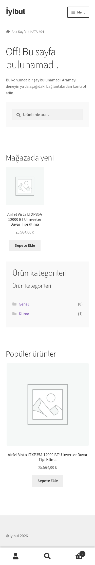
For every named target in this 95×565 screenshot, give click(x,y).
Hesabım (16, 556)
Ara (47, 556)
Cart (73, 552)
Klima (24, 313)
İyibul (15, 11)
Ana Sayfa (19, 31)
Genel (24, 304)
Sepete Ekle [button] (25, 245)
